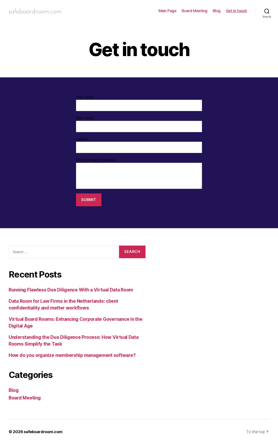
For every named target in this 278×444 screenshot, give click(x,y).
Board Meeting (194, 10)
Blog (216, 10)
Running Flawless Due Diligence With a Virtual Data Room (71, 290)
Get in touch (236, 10)
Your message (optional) (96, 160)
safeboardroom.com (43, 431)
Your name (85, 97)
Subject (82, 139)
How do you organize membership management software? (72, 355)
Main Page (168, 10)
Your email (85, 118)
